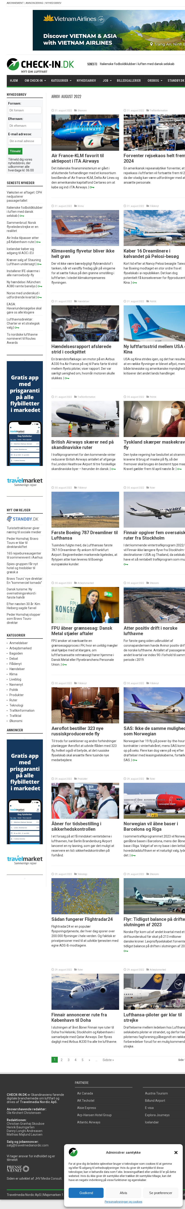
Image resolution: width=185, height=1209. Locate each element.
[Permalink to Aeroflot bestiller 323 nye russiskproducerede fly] (85, 722)
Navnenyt (16, 684)
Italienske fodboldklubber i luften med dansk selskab (137, 64)
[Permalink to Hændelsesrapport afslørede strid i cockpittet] (85, 340)
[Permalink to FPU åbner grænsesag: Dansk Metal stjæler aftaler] (85, 622)
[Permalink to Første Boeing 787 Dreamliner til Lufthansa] (85, 526)
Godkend (86, 1193)
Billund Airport (155, 1100)
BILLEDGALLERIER (129, 80)
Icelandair (152, 1122)
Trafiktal (15, 716)
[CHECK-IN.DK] (40, 69)
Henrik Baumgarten (21, 1127)
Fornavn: (14, 103)
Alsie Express (86, 1108)
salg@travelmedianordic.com (28, 1145)
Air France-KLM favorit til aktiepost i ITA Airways (77, 158)
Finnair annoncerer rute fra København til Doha (79, 1017)
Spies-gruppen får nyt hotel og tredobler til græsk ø (22, 568)
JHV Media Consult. (48, 1178)
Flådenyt (154, 206)
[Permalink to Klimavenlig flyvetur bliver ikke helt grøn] (85, 245)
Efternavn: (15, 119)
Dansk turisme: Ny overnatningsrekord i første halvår (21, 593)
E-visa (149, 1108)
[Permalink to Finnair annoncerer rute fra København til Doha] (85, 1008)
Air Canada (85, 1093)
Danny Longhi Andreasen (24, 1131)
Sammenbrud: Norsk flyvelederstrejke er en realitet (22, 227)
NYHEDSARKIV (86, 80)
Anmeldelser (18, 643)
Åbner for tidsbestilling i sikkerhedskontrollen (76, 826)
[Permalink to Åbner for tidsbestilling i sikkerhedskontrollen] (85, 817)
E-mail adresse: (20, 134)
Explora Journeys (157, 1115)
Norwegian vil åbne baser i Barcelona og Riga (151, 826)
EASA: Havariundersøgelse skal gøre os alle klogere (24, 308)
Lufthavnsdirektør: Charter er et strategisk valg (23, 323)
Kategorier (59, 80)
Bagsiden (16, 653)
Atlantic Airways (88, 1122)
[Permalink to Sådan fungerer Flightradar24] (85, 913)
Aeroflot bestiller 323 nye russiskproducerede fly (77, 731)
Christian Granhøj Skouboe (25, 1123)
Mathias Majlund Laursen (24, 1134)
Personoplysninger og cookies (123, 1201)
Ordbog (153, 80)
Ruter (152, 487)
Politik (153, 301)
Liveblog (15, 679)
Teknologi (82, 874)
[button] (176, 1152)
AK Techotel (85, 1100)
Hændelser (83, 301)
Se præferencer (160, 1193)
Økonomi (82, 110)
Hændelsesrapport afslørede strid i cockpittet (81, 349)
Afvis (123, 1193)
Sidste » (108, 1060)
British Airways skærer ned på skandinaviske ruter (82, 444)
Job (105, 80)
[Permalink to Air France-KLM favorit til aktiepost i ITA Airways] (85, 149)
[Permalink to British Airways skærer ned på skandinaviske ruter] (85, 436)
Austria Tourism (156, 1093)
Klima (81, 206)
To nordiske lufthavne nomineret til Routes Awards (22, 338)
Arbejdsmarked (86, 583)
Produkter (83, 779)
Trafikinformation (159, 110)
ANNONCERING (34, 3)
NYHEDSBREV (53, 3)
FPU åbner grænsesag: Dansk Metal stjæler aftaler (81, 630)
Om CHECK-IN (34, 80)
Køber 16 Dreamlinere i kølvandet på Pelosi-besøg (151, 253)
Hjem (14, 80)
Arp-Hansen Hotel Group (94, 1115)
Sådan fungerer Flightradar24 (82, 919)
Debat (13, 658)
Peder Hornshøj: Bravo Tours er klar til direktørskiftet (22, 543)
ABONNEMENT (15, 3)
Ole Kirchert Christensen (24, 1113)
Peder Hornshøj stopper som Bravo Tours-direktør (23, 618)
